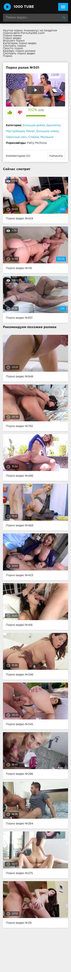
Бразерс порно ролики (19, 51)
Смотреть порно (14, 46)
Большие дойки (34, 125)
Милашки (47, 137)
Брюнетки (53, 125)
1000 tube (24, 6)
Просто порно (13, 48)
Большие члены (47, 131)
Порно (7, 56)
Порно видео (12, 38)
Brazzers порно (14, 41)
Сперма (33, 137)
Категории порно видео (19, 43)
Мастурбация (15, 131)
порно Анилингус (26, 30)
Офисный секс (16, 137)
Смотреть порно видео (19, 53)
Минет (30, 131)
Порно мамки (12, 36)
